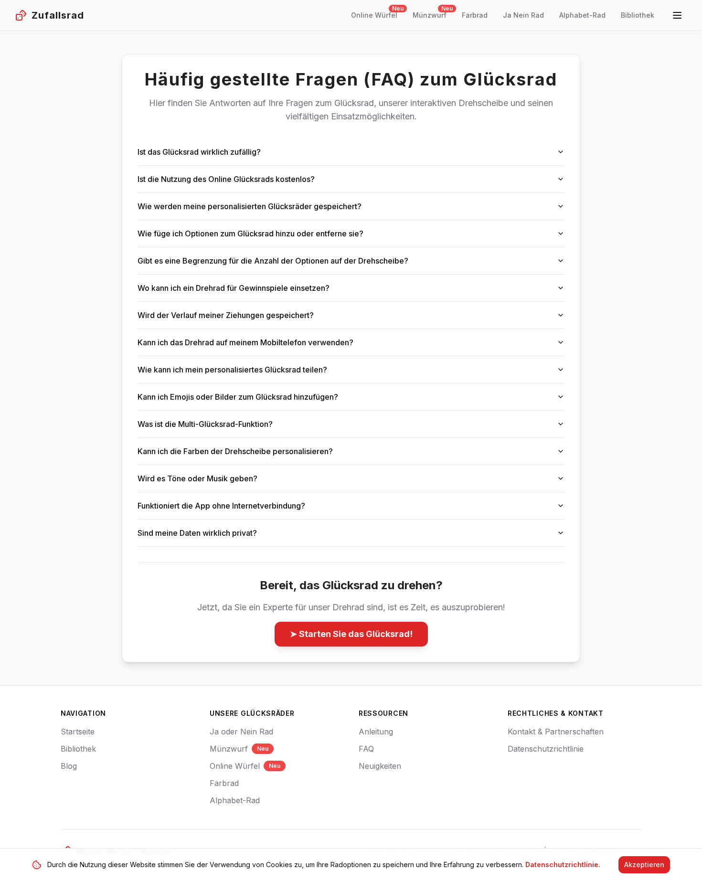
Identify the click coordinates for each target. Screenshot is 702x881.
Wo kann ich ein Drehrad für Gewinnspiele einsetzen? (234, 288)
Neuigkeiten (380, 766)
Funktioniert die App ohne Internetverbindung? (221, 505)
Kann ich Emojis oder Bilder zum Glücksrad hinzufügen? (238, 397)
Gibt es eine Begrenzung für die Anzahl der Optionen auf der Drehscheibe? (273, 260)
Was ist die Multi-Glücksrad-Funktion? (205, 424)
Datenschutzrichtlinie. (562, 864)
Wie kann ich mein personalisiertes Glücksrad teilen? (232, 369)
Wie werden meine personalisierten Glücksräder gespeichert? (250, 206)
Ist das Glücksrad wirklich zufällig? (199, 152)
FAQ (366, 749)
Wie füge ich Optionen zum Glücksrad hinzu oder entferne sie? (250, 233)
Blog (69, 766)
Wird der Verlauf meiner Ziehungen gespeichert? (226, 315)
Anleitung (376, 731)
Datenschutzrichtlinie (546, 749)
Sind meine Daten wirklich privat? (197, 533)
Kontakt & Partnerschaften (556, 731)
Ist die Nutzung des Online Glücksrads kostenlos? (226, 179)
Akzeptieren (644, 864)
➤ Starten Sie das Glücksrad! (351, 634)
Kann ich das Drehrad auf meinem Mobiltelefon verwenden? (245, 342)
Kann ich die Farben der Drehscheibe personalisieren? (235, 451)
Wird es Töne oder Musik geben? (197, 478)
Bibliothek (78, 749)
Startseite (78, 731)
